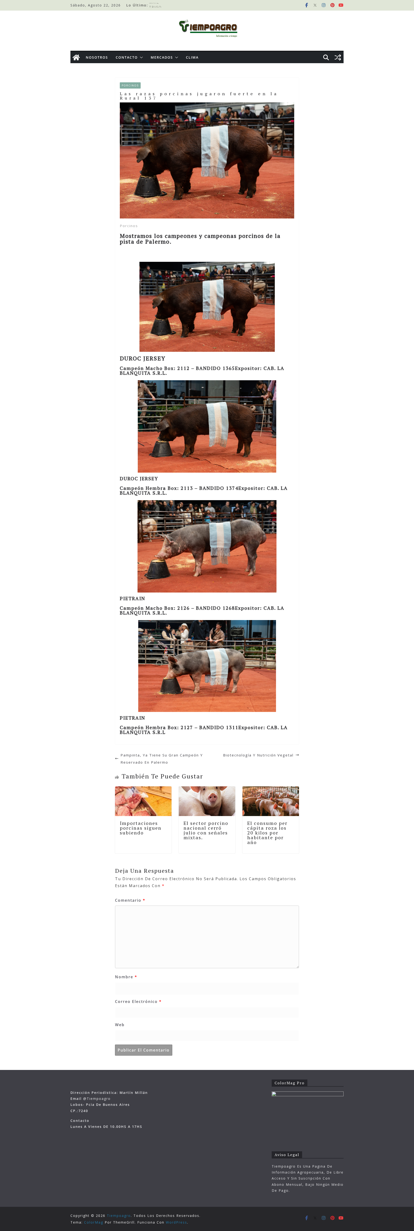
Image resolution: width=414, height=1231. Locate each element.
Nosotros (97, 57)
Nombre (126, 976)
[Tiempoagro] (76, 57)
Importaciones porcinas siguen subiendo (140, 828)
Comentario (130, 900)
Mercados (162, 57)
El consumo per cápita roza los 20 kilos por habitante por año (267, 832)
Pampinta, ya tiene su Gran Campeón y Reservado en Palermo (162, 759)
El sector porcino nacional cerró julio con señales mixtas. (206, 830)
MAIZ (154, 5)
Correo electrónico (138, 1001)
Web (120, 1024)
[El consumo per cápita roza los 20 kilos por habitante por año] (270, 790)
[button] (140, 57)
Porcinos (130, 85)
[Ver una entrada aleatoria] (338, 57)
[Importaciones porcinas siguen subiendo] (143, 790)
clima (192, 57)
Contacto (127, 57)
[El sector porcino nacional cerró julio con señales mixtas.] (207, 790)
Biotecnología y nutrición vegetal (258, 755)
